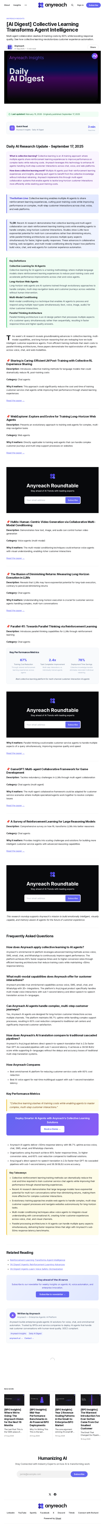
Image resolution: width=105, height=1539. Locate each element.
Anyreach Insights (15, 19)
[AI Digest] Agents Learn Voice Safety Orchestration (36, 1269)
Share (93, 47)
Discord (61, 1513)
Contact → (29, 1338)
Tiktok (72, 1513)
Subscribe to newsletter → (52, 1294)
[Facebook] (55, 1494)
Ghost (58, 1518)
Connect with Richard (88, 1513)
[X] (50, 1494)
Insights (17, 5)
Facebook (44, 1513)
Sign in (80, 5)
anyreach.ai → (16, 1338)
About (7, 5)
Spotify (33, 1513)
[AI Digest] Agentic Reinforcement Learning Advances (37, 1264)
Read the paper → (15, 400)
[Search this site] (72, 5)
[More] (26, 5)
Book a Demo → (52, 1129)
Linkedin (11, 1513)
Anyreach (19, 46)
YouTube (22, 1513)
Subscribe (93, 5)
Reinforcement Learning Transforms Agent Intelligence (37, 1260)
